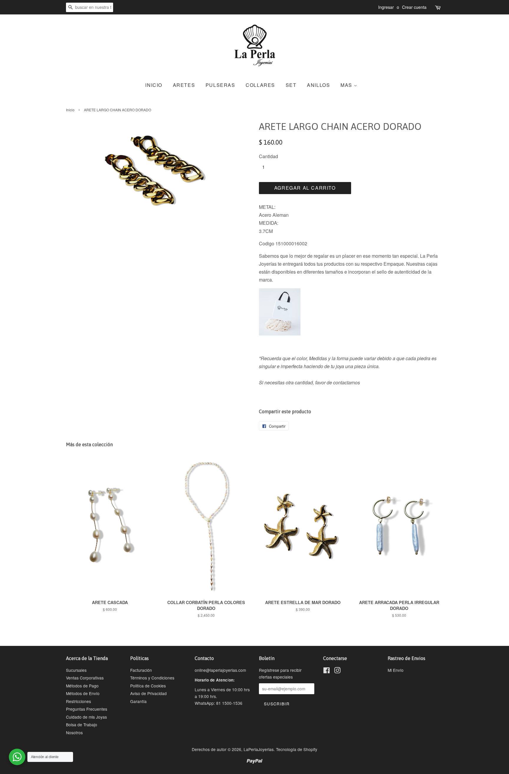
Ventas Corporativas (85, 678)
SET (291, 85)
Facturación (141, 670)
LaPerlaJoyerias (259, 749)
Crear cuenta (414, 7)
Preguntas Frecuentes (86, 709)
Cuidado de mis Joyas (86, 717)
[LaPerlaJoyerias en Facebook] (326, 671)
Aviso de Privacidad (148, 693)
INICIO (153, 85)
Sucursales (76, 670)
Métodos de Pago (82, 686)
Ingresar (386, 7)
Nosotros (74, 732)
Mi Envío (396, 670)
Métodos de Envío (83, 693)
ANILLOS (318, 85)
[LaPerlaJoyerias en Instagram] (337, 671)
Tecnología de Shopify (296, 749)
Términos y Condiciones (152, 678)
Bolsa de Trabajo (81, 724)
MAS (347, 85)
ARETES (184, 85)
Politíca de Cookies (148, 686)
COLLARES (260, 85)
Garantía (138, 701)
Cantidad (268, 156)
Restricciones (78, 701)
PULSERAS (220, 85)
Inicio (70, 109)
